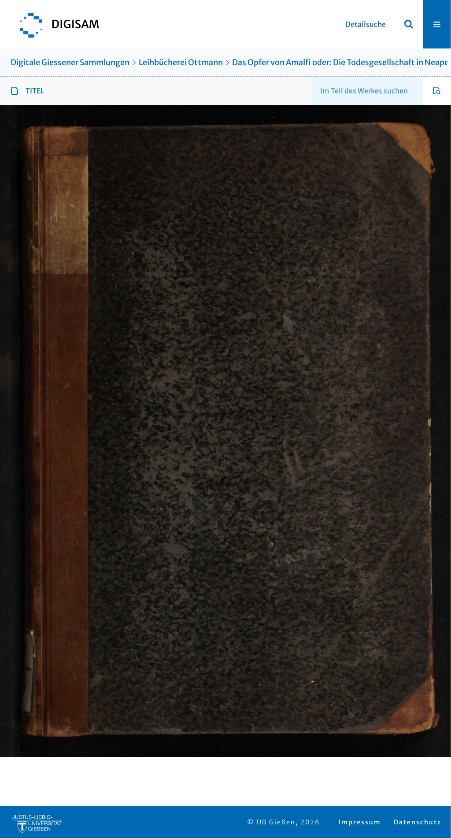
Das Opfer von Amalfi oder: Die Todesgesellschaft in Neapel (341, 62)
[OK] (409, 24)
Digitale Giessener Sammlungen (70, 62)
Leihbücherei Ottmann (181, 62)
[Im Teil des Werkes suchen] (437, 91)
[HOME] (55, 24)
